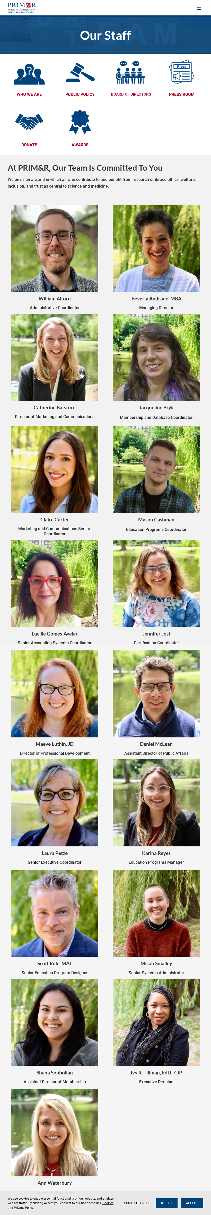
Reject (166, 1203)
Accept (192, 1203)
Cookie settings (135, 1203)
